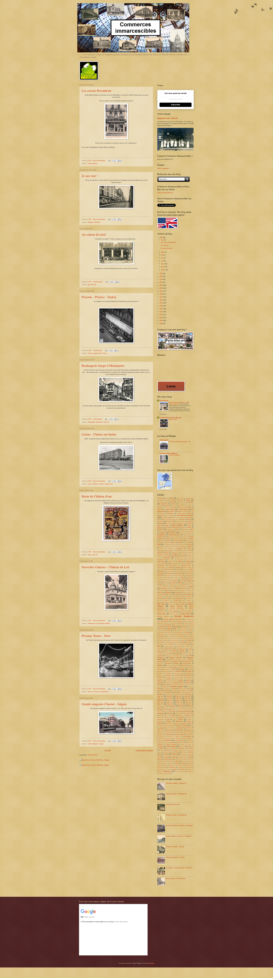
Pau (165, 706)
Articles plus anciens (144, 751)
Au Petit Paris (184, 511)
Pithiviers (166, 708)
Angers (191, 502)
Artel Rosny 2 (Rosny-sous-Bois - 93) (179, 441)
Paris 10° (93, 284)
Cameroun (182, 544)
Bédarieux (166, 542)
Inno (177, 628)
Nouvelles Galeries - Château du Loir (105, 567)
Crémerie (183, 579)
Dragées (173, 586)
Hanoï (180, 623)
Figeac (167, 596)
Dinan (166, 584)
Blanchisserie (185, 529)
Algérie (188, 500)
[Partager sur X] (117, 161)
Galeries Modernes (176, 606)
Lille (190, 650)
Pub (160, 715)
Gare (181, 612)
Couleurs (176, 575)
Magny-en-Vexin (175, 659)
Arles (191, 505)
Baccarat (165, 519)
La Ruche (191, 638)
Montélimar (168, 677)
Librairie (182, 650)
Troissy (185, 756)
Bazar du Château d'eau (97, 496)
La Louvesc (165, 638)
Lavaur (188, 642)
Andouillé (185, 502)
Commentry (189, 571)
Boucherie (172, 533)
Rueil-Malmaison (163, 727)
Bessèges (182, 527)
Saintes (185, 738)
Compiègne (160, 573)
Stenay (189, 744)
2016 (161, 300)
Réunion (172, 727)
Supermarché (98, 353)
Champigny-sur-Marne (186, 554)
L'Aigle (168, 632)
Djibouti (172, 584)
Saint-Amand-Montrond (184, 727)
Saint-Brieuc (160, 729)
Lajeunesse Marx (174, 640)
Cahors (165, 544)
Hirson (185, 625)
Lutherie (167, 655)
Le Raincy (179, 646)
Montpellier (187, 675)
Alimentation (160, 502)
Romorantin (160, 725)
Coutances (160, 577)
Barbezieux (178, 521)
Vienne (183, 763)
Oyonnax (161, 692)
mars (163, 264)
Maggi (167, 659)
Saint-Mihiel (169, 734)
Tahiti (168, 748)
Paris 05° (160, 698)
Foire (172, 598)
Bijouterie (160, 529)
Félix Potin (161, 604)
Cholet (182, 563)
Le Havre (186, 644)
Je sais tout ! (90, 176)
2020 (161, 288)
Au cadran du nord (94, 234)
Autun (172, 515)
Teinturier (178, 750)
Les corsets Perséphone (96, 90)
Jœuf (190, 630)
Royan (192, 725)
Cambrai (176, 544)
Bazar (89, 555)
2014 (161, 306)
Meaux (172, 667)
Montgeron (160, 675)
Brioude (168, 540)
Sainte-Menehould (176, 738)
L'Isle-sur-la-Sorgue (177, 632)
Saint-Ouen (162, 736)
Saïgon (101, 744)
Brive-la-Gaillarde (178, 540)
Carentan (191, 546)
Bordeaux (162, 533)
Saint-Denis (180, 729)
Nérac (168, 688)
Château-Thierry (186, 565)
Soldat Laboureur (171, 744)
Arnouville (168, 507)
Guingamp (185, 621)
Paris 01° (160, 696)
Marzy (168, 665)
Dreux (178, 586)
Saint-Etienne (187, 731)
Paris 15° (179, 702)
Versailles (159, 763)
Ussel (190, 757)
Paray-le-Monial (178, 694)
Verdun (177, 761)
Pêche (166, 717)
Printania (188, 711)
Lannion (159, 642)
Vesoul (171, 763)
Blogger (151, 963)
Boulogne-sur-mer (187, 535)
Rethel (189, 721)
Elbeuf (167, 590)
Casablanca (179, 548)
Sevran (190, 742)
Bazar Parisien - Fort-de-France (175, 878)
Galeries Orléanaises (177, 608)
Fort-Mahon (166, 600)
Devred (165, 583)
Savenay (166, 742)
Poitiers (170, 709)
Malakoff (168, 661)
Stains (182, 744)
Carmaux (162, 548)
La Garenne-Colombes (178, 636)
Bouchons (182, 533)
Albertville (161, 500)
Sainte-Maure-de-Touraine (163, 738)
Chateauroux (161, 559)
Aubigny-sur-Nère (181, 513)
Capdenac (167, 546)
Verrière (190, 761)
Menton (183, 667)
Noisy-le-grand (183, 684)
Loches (159, 653)
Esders (164, 594)
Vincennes (172, 767)
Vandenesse (178, 759)
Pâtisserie (180, 715)
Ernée (190, 592)
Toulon (105, 353)
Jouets (174, 630)
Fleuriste (159, 598)
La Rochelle (184, 638)
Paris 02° (170, 696)
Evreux (174, 594)
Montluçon (168, 675)
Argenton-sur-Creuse (182, 505)
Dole (178, 584)
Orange (159, 690)
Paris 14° (169, 702)
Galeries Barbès (180, 604)
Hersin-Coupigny (178, 625)
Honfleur (191, 625)
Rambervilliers (160, 719)
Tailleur (174, 748)
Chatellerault (180, 559)
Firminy (177, 596)
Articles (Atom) (92, 755)
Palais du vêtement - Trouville (175, 857)
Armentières (160, 507)
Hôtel (175, 627)
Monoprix (179, 671)
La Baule (187, 632)
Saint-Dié (177, 731)
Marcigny (159, 663)
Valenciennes (168, 759)
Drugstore (184, 586)
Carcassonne (182, 546)
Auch (189, 513)
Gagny (170, 604)
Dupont (172, 588)
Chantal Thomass (161, 556)
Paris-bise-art (164, 400)
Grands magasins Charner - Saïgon (104, 704)
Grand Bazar (185, 614)
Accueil (107, 751)
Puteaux (173, 715)
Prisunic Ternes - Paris (96, 635)
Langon (183, 640)
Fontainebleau (179, 598)
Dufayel (191, 586)
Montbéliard (168, 673)
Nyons (164, 688)
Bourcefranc (184, 536)
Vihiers (165, 765)
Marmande (168, 663)
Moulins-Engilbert (179, 679)
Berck (189, 525)
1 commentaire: (98, 350)
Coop (190, 573)
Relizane (189, 719)
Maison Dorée (184, 659)
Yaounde (178, 771)
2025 (161, 273)
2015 (161, 303)
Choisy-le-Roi (175, 563)
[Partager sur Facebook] (119, 161)
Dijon (160, 584)
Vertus (165, 763)
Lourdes (184, 653)
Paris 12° (188, 700)
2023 (161, 279)
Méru (167, 680)
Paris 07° (178, 698)
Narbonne (160, 682)
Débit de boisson (181, 588)
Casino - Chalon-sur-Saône (99, 434)
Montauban (188, 671)
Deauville (188, 581)
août (162, 240)
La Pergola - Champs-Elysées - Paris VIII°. (179, 868)
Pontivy (166, 711)
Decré (159, 583)
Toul (160, 754)
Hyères (169, 627)
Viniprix (179, 767)
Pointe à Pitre (188, 708)
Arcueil (173, 505)
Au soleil (191, 511)
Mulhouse (160, 680)
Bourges (168, 538)
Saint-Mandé (175, 732)
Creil (182, 577)
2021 (161, 285)
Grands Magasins (93, 744)
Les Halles (171, 648)
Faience (180, 594)
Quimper (173, 717)
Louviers (190, 653)
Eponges (184, 592)
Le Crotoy (178, 644)
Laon (165, 642)
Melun (177, 667)
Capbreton (160, 546)
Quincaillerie (181, 717)
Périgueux (188, 715)
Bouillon (190, 533)
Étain (170, 773)
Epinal (177, 592)
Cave (190, 550)
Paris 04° (188, 696)
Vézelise (159, 771)
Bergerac (160, 527)
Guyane (192, 621)
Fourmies (169, 602)
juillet (163, 252)
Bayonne (191, 521)
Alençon (174, 500)
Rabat (189, 717)
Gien (185, 612)
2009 (161, 320)
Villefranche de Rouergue (176, 765)
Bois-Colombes (168, 531)
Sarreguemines (179, 740)
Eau (191, 588)
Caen (189, 542)
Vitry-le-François (188, 767)
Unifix (179, 757)
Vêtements (167, 771)
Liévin (190, 652)
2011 (161, 314)
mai (162, 258)
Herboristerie (167, 625)
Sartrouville (189, 740)
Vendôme (170, 761)
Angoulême (164, 504)
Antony (189, 504)
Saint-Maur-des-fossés (186, 732)
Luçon (183, 655)
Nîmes (174, 688)
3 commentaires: (98, 282)
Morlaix (181, 677)
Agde (166, 498)
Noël (158, 688)
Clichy (179, 569)
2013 (161, 309)
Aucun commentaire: (99, 160)
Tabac (161, 748)
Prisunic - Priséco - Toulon (99, 297)
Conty (185, 573)
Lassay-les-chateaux (173, 642)
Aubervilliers (170, 513)
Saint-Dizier (168, 731)
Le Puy (173, 646)
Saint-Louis (160, 732)
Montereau (189, 673)
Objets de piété (182, 688)
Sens (184, 742)
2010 (161, 317)
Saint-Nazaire (180, 734)
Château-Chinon (173, 565)
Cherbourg (180, 561)
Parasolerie (169, 694)
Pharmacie (181, 706)
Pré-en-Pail (178, 713)
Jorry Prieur (166, 630)
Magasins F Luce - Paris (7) (167, 118)
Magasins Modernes (175, 657)
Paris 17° (90, 691)
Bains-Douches (174, 519)
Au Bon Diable (169, 509)
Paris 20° (188, 704)
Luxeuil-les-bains (176, 655)
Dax (182, 581)
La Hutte (188, 636)
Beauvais (189, 523)
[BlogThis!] (115, 161)
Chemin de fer (171, 561)
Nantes (188, 681)
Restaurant (179, 721)
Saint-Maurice (160, 734)
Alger (181, 500)
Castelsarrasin (169, 550)
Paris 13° (160, 702)
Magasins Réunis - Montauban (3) (176, 815)
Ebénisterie (160, 590)
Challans (190, 552)
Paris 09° (160, 700)
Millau (158, 671)
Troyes (166, 757)
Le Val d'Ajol (187, 646)
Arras (174, 507)
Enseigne (181, 590)
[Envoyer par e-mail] (113, 161)
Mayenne (165, 667)
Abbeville (160, 498)
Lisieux (174, 652)
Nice (158, 684)
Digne (192, 583)
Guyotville (161, 623)
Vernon (183, 761)
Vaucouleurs (162, 761)
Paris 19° (179, 704)
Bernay (167, 527)
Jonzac (159, 630)
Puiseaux (166, 715)
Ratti (168, 719)
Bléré (160, 531)
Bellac (167, 525)
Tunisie (173, 757)
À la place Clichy (163, 773)
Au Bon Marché (183, 509)
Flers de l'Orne (186, 596)
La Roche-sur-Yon (174, 638)
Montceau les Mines (179, 673)
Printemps (160, 713)
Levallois (166, 650)
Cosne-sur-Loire (168, 575)
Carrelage (170, 548)
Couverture (175, 577)
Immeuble (183, 627)
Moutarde (189, 679)
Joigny (190, 628)
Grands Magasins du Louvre (173, 619)
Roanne (159, 723)
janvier (163, 270)
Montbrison (160, 673)
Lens (163, 648)
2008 (161, 323)
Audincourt (160, 515)
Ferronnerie (160, 596)
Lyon (189, 655)
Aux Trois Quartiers (166, 517)
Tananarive (190, 748)
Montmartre (99, 422)
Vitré (168, 769)
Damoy (175, 581)
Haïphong (186, 623)
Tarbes (167, 750)
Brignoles (161, 540)
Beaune (182, 523)
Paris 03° (179, 696)
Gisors (190, 612)
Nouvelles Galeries (104, 623)
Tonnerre (191, 752)
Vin (165, 767)
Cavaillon (184, 550)
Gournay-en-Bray (174, 614)
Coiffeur (161, 571)
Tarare (161, 750)
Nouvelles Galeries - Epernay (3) (176, 783)
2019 (161, 291)
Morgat (175, 677)
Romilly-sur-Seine (186, 723)
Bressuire (186, 538)
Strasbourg (160, 746)
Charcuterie (180, 556)
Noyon (190, 686)
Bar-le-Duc (160, 521)
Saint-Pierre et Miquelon (174, 736)
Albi (168, 500)
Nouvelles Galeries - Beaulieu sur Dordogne (179, 825)
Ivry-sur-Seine (183, 628)
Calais (170, 544)
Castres (177, 550)
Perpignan (172, 706)
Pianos (159, 708)
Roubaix (178, 725)
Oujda (192, 690)
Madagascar (161, 657)
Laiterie (166, 640)
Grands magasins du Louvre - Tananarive (178, 836)
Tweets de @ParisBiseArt (165, 193)
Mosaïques (189, 677)
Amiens (171, 502)
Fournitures (176, 602)
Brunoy (188, 540)
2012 (161, 311)
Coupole (182, 575)
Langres (189, 640)
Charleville (166, 558)
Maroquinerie (187, 663)
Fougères (188, 600)
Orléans (166, 690)
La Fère (169, 636)
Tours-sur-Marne (167, 756)
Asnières (188, 507)
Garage (175, 612)
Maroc (177, 663)
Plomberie (180, 708)
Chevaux (188, 561)
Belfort (159, 525)
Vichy (177, 763)
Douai (183, 584)
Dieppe (180, 583)
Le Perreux (166, 646)
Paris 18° (106, 422)
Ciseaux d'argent (187, 567)
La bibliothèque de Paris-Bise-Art (170, 418)
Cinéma (178, 567)
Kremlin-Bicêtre (161, 632)
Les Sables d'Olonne (181, 648)
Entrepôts (189, 590)
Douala (190, 584)
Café (158, 544)
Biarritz (189, 527)
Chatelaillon (171, 559)
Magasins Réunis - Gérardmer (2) (176, 794)
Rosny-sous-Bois (169, 725)
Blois (192, 529)
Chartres (177, 558)
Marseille (160, 665)
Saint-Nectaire (190, 734)
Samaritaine (167, 740)
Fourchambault (161, 602)
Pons (176, 709)
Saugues (159, 742)
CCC (184, 542)
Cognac (191, 569)
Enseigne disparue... (175, 455)
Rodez (177, 723)
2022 (161, 282)
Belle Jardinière (177, 525)
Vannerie (185, 759)
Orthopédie (179, 690)
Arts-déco (181, 507)
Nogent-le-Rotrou (174, 684)
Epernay (159, 592)
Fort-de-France (177, 600)
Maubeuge (183, 665)
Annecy (173, 504)
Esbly (158, 594)
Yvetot (184, 771)
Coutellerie (167, 577)
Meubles (181, 669)
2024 (161, 276)
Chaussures (161, 561)
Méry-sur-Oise (173, 680)
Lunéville (160, 655)
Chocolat (166, 563)
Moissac (172, 671)
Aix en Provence (181, 498)
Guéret (167, 623)
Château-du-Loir (92, 623)
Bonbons (183, 531)
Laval (182, 642)
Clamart (159, 569)
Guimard (178, 621)
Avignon (188, 517)
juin (162, 255)
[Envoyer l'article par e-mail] (108, 160)
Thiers (164, 752)
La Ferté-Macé (190, 634)
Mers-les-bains (167, 669)
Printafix (180, 711)
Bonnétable (191, 531)
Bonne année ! (173, 419)
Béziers (173, 542)
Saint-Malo (167, 732)
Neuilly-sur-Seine (178, 682)
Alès (166, 502)
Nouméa (164, 686)
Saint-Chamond (171, 729)
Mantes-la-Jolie (177, 661)
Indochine (170, 629)
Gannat (169, 612)
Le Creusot (169, 644)
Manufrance (187, 661)
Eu (169, 594)
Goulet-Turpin (161, 614)
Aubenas (161, 513)
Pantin (175, 692)
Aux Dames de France (185, 515)
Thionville (170, 752)
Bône (179, 542)
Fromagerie (183, 602)
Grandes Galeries (163, 616)
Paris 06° (97, 222)
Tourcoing (183, 754)
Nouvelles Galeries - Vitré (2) (175, 846)
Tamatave (181, 748)
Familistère (188, 594)
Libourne (174, 650)
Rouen (95, 163)
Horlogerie (162, 627)
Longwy (165, 653)
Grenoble (165, 621)
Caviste (159, 552)
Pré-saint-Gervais (188, 713)
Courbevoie (189, 575)
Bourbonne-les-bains (174, 536)
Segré (178, 742)
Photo (190, 706)
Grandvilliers (189, 619)
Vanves (192, 759)
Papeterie (91, 222)
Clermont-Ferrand (168, 569)
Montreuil (160, 677)
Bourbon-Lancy (161, 536)
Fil (172, 596)
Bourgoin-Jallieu (178, 538)
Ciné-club (170, 567)
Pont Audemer (183, 709)
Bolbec (177, 531)
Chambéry (175, 554)
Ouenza (186, 690)
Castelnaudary (160, 550)
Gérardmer (173, 623)
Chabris (183, 552)
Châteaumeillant (161, 567)
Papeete (189, 692)
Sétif (192, 746)
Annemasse (182, 504)
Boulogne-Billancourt (174, 535)
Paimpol (168, 692)
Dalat (169, 581)
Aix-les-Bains (190, 498)
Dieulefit (187, 583)
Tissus (177, 752)
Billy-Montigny (170, 529)
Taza (172, 750)
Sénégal (186, 746)
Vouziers (182, 769)
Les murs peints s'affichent (168, 453)
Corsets (90, 163)
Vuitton (190, 769)
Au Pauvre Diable (173, 511)
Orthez (173, 690)
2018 (161, 294)
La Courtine (170, 634)
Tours (158, 756)
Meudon (190, 669)
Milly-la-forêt (165, 671)
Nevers (188, 683)
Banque (182, 519)
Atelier (159, 509)
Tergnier (184, 750)
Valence (159, 759)
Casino (90, 484)
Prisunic (90, 353)
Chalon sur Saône (98, 484)
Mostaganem (160, 679)
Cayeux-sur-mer (176, 552)
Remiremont (160, 721)
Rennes (168, 721)
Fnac (166, 598)
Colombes (175, 571)
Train (174, 756)
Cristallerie (189, 577)
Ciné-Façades (164, 440)
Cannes (189, 544)
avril (162, 261)
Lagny (160, 640)
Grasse (159, 621)
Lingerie (167, 652)
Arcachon (167, 505)
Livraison (182, 652)
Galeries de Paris (161, 612)
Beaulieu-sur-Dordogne (172, 523)
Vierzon (190, 763)
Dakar (164, 581)
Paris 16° (188, 702)
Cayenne (166, 552)
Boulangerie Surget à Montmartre (103, 365)
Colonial (182, 571)
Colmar (168, 571)
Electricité (174, 590)
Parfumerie (188, 694)
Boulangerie (91, 422)
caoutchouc (191, 771)
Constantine (178, 573)
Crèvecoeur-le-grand (162, 579)
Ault (167, 515)
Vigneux (159, 765)
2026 (161, 237)
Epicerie (168, 592)
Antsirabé (159, 505)
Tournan (190, 754)
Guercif (172, 621)
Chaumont (188, 559)
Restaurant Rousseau (172, 804)
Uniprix (184, 757)
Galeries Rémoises (173, 610)
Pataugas (159, 706)
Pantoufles (182, 692)
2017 (161, 297)
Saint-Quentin (187, 736)
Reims (181, 719)
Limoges (159, 652)
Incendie (161, 628)
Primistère (173, 711)
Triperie (179, 756)
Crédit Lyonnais (174, 579)
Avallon (182, 517)
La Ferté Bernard (180, 634)
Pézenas (159, 717)
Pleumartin (173, 708)
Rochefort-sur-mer (169, 723)
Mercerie (159, 669)
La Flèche (162, 636)
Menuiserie (189, 667)
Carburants (174, 546)
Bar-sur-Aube (170, 521)
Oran (189, 688)
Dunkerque (163, 588)
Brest (192, 538)
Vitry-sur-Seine (160, 769)
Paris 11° (95, 555)
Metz (174, 669)
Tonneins (184, 752)
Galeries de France (186, 610)
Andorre (179, 502)
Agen (171, 498)
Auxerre (177, 517)
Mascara (175, 665)
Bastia (184, 521)
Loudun (177, 653)
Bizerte (177, 529)
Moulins (169, 679)
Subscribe (175, 105)
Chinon (159, 563)
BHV (158, 519)
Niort (165, 684)
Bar (89, 284)
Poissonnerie (161, 709)
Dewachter (172, 583)
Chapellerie (171, 556)
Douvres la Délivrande (162, 586)
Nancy (181, 681)
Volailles (174, 769)
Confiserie (169, 573)
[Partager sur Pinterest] (121, 161)
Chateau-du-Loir (187, 558)
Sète (180, 746)
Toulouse (174, 754)
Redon (174, 719)
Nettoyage (168, 682)
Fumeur (190, 602)
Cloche (185, 569)
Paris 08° (188, 698)
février (163, 267)
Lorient (171, 653)
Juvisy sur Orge (183, 630)
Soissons (160, 744)
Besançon (175, 527)
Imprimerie (191, 627)
